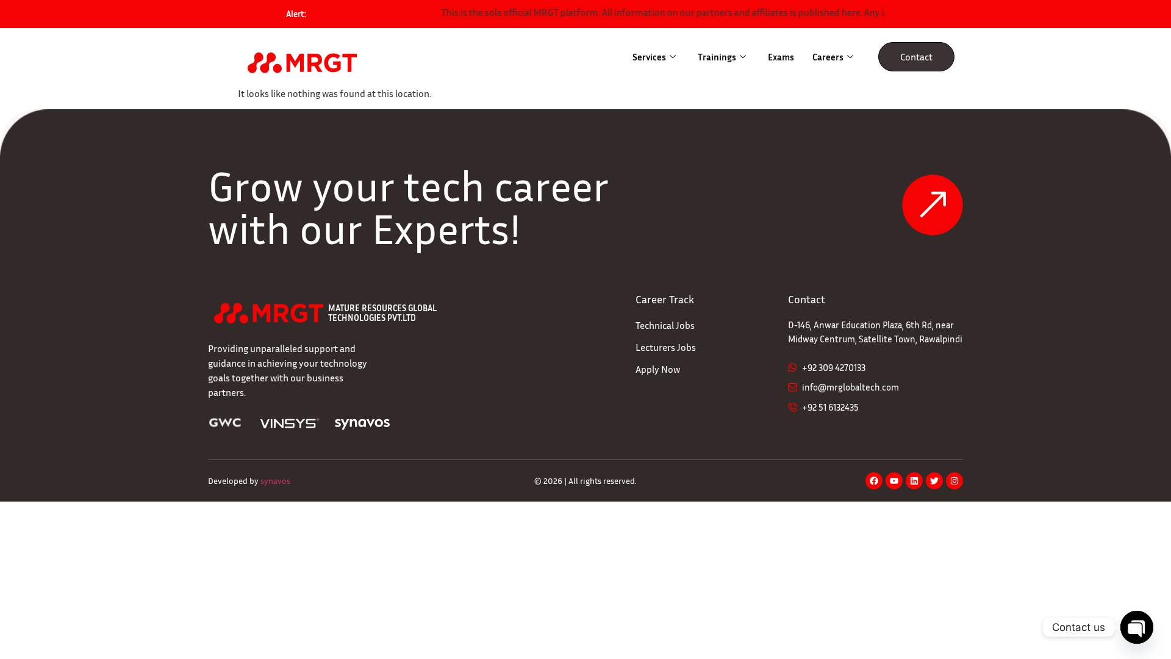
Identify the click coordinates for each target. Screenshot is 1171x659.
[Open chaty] (1136, 627)
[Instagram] (954, 480)
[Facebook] (874, 480)
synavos (275, 480)
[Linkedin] (914, 480)
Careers (827, 56)
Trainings (717, 56)
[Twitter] (934, 480)
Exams (781, 56)
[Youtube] (894, 480)
